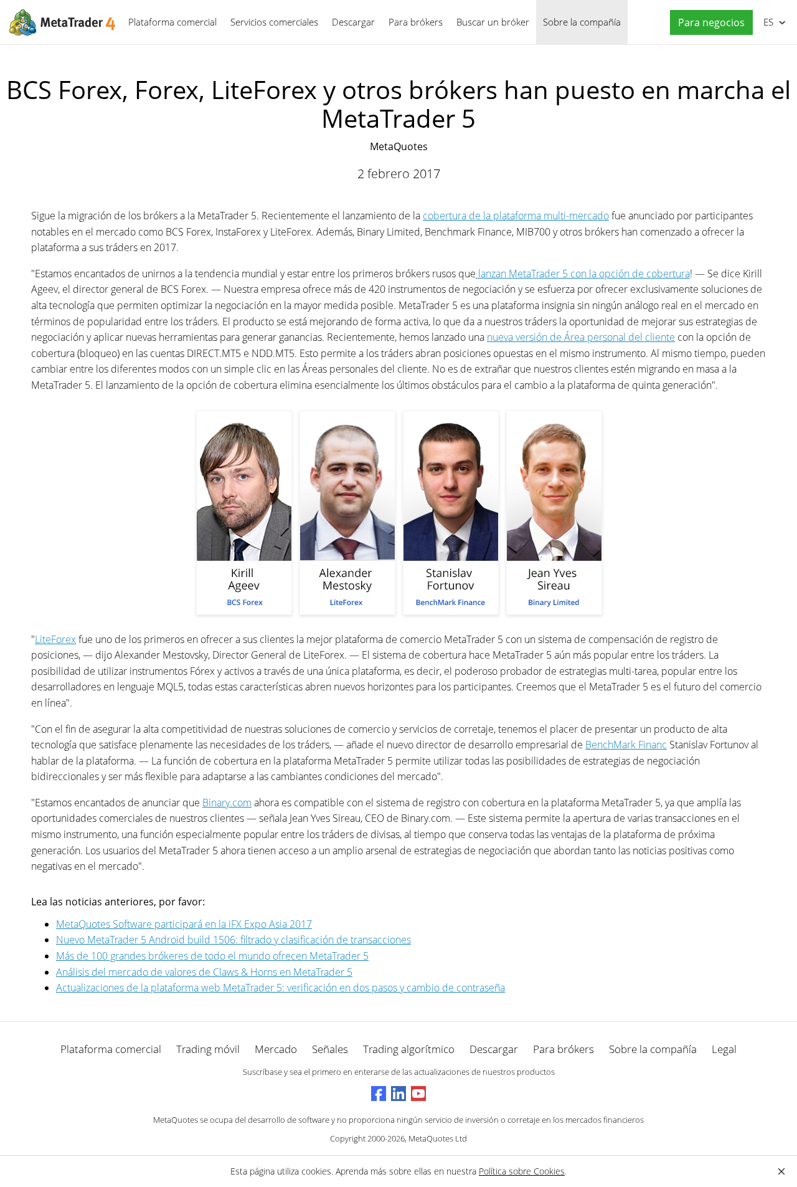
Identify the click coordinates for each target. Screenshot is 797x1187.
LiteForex (55, 639)
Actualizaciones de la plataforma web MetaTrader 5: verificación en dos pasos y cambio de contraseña (280, 987)
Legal (724, 1049)
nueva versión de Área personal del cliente (581, 337)
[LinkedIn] (398, 1093)
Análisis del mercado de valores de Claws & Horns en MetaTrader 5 (204, 972)
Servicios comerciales (274, 22)
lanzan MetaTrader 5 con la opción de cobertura (583, 273)
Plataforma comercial (172, 22)
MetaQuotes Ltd (437, 1138)
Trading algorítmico (409, 1049)
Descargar (353, 22)
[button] (708, 22)
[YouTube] (418, 1093)
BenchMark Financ (626, 744)
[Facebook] (378, 1093)
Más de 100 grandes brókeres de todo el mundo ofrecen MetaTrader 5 (212, 956)
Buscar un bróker (492, 22)
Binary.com (227, 802)
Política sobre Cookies (522, 1171)
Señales (330, 1049)
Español (766, 22)
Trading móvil (208, 1049)
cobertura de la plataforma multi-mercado (516, 215)
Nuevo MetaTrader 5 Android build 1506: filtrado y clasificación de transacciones (233, 939)
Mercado (276, 1049)
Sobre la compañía (582, 22)
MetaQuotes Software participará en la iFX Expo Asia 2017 (184, 924)
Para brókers (416, 22)
